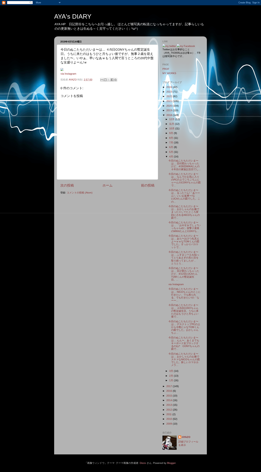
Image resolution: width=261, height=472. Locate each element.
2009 (169, 423)
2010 (169, 419)
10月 (172, 128)
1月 (171, 380)
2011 (169, 414)
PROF (165, 69)
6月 (171, 147)
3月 (171, 371)
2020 (169, 105)
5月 (171, 152)
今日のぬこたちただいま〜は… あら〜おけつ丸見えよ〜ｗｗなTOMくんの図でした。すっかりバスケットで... (183, 241)
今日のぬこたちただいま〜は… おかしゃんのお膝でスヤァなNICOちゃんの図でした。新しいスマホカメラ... (184, 359)
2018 (169, 115)
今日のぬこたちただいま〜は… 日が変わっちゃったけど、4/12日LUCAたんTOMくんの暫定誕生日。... (183, 274)
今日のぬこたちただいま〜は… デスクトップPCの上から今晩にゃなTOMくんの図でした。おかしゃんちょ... (184, 327)
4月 (171, 156)
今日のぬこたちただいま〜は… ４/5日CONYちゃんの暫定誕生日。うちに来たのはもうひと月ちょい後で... (183, 311)
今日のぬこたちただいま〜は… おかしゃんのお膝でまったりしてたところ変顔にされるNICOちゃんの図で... (184, 212)
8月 (171, 138)
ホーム (107, 185)
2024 (169, 87)
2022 (169, 96)
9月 (171, 133)
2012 (169, 409)
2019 (169, 110)
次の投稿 (67, 185)
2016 (169, 391)
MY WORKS (169, 73)
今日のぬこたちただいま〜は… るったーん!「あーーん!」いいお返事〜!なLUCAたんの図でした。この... (184, 196)
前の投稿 (147, 185)
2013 (169, 405)
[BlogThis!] (105, 80)
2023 (169, 91)
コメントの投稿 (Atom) (80, 192)
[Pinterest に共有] (115, 80)
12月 (172, 119)
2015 (169, 395)
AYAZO (186, 437)
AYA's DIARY (72, 16)
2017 (169, 386)
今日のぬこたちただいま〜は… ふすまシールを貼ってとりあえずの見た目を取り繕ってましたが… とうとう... (183, 258)
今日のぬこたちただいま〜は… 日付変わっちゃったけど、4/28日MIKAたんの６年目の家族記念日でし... (184, 165)
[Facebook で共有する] (112, 80)
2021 (169, 101)
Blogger (171, 463)
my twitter (170, 46)
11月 (172, 124)
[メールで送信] (102, 80)
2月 (171, 375)
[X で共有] (108, 80)
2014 (169, 400)
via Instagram (68, 73)
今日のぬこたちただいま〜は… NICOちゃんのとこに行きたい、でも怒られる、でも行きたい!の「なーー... (184, 295)
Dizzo (143, 463)
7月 (171, 142)
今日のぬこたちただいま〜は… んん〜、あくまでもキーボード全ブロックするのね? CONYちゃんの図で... (184, 343)
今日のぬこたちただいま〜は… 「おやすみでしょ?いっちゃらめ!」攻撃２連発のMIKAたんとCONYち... (184, 227)
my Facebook (187, 46)
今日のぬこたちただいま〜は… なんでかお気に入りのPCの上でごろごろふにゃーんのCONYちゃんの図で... (184, 180)
